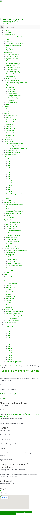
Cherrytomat (12, 94)
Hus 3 (9, 166)
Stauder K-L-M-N (11, 128)
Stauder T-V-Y (10, 135)
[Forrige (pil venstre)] (4, 514)
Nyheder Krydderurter (13, 54)
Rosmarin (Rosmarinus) (13, 74)
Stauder (6, 113)
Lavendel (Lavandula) (13, 67)
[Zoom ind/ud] (4, 512)
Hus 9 (10, 179)
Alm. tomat (11, 89)
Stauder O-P (10, 131)
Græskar (9, 109)
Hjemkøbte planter (10, 155)
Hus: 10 (10, 181)
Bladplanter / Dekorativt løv (15, 43)
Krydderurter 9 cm (12, 56)
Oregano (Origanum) (13, 72)
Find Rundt (9, 159)
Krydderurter (8, 52)
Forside (6, 30)
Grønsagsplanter (11, 102)
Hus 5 (9, 170)
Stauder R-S (10, 133)
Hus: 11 (10, 183)
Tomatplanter (10, 87)
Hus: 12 (10, 185)
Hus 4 (10, 168)
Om (5, 157)
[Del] (20, 512)
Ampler (8, 39)
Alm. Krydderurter (11, 61)
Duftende (9, 41)
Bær (7, 104)
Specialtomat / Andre (15, 98)
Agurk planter (10, 85)
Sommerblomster (9, 35)
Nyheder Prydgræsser (13, 152)
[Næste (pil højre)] (12, 514)
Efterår (6, 107)
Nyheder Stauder (11, 115)
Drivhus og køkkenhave (11, 80)
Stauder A (9, 118)
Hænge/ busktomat (14, 96)
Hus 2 (9, 163)
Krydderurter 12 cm (12, 59)
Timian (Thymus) (11, 78)
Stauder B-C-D (11, 120)
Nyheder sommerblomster (14, 37)
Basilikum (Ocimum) (12, 65)
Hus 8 (10, 176)
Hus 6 (10, 172)
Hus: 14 (10, 190)
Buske (8, 137)
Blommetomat (12, 91)
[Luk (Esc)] (28, 512)
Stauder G (9, 124)
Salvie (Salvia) (11, 76)
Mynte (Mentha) (11, 70)
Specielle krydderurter (13, 63)
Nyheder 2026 (8, 141)
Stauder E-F (10, 122)
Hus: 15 (10, 192)
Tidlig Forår (7, 32)
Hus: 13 (10, 187)
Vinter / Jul (7, 111)
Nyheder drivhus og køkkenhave (16, 83)
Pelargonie (9, 48)
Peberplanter (10, 100)
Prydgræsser (8, 139)
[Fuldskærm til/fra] (12, 512)
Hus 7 (9, 174)
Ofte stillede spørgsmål (14, 194)
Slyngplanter (10, 50)
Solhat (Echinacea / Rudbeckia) (23, 414)
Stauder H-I (9, 126)
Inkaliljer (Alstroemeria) (13, 46)
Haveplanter (10, 366)
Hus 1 (9, 161)
